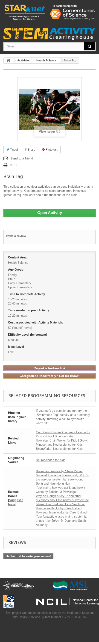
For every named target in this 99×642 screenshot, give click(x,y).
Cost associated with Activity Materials (36, 322)
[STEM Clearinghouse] (49, 12)
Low (10, 352)
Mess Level (16, 346)
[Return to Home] (8, 60)
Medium (13, 340)
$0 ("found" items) (20, 327)
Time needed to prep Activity (29, 310)
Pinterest (51, 149)
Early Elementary (19, 283)
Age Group (16, 269)
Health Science (18, 262)
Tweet (13, 149)
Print (13, 165)
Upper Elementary (20, 287)
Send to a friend (21, 158)
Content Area (17, 257)
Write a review (16, 236)
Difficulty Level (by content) (28, 334)
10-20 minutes (17, 299)
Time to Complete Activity (27, 294)
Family (12, 275)
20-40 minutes (17, 303)
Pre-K (12, 279)
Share (30, 149)
